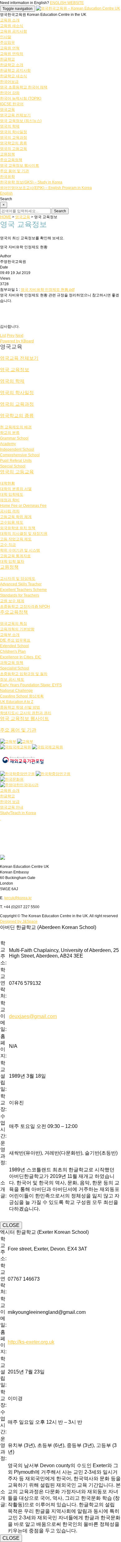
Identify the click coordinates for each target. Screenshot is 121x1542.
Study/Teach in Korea (18, 813)
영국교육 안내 (11, 807)
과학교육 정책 (11, 663)
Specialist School (14, 668)
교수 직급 (8, 545)
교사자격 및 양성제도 (17, 578)
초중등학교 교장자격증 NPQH (25, 606)
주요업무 (7, 42)
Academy (8, 444)
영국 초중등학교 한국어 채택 (23, 87)
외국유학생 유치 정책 (17, 528)
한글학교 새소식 (13, 76)
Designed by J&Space (19, 921)
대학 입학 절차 (12, 561)
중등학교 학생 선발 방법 (20, 707)
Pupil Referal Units (16, 460)
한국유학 (7, 176)
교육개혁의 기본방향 (17, 629)
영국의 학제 (10, 126)
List (3, 335)
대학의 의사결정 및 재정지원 (23, 533)
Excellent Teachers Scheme (23, 590)
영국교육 (7, 109)
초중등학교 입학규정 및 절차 (23, 674)
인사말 (5, 37)
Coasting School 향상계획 (22, 696)
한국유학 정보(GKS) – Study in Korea (31, 182)
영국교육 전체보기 (15, 115)
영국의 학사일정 (13, 132)
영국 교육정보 (14, 369)
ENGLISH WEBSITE (67, 3)
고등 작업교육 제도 (16, 539)
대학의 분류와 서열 (16, 489)
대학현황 (7, 483)
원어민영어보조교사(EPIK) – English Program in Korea (46, 188)
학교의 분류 (10, 433)
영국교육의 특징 (13, 623)
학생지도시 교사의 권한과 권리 (25, 713)
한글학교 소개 (11, 65)
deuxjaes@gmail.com (33, 1016)
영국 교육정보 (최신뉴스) (21, 121)
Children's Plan (13, 651)
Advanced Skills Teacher (21, 584)
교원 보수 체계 (12, 601)
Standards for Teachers (19, 595)
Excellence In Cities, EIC (20, 657)
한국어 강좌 (10, 93)
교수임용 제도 (11, 522)
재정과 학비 (10, 500)
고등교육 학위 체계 (16, 517)
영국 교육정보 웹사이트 (19, 165)
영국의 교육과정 (13, 137)
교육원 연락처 (11, 54)
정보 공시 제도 (12, 679)
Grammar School (14, 438)
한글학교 (7, 59)
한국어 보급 (10, 802)
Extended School (14, 646)
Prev (11, 335)
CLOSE (11, 1225)
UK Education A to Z (16, 702)
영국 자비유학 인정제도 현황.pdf (47, 289)
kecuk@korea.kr (18, 898)
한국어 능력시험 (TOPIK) (20, 98)
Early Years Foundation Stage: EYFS (31, 685)
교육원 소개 (10, 20)
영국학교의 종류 (13, 143)
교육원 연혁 (10, 48)
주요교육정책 (11, 160)
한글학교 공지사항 (15, 70)
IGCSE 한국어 (12, 104)
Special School (12, 466)
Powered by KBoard (17, 341)
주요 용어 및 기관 (14, 171)
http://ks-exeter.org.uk (31, 1342)
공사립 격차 (10, 511)
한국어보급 (9, 81)
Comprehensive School (20, 455)
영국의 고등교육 (13, 149)
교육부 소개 (10, 635)
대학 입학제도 (11, 494)
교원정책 (7, 154)
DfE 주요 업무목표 (15, 640)
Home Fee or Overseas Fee (23, 505)
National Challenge (16, 690)
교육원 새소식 (11, 26)
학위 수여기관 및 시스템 (20, 550)
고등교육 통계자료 (15, 556)
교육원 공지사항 (13, 31)
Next (19, 335)
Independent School (17, 449)
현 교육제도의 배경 (16, 427)
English (6, 193)
